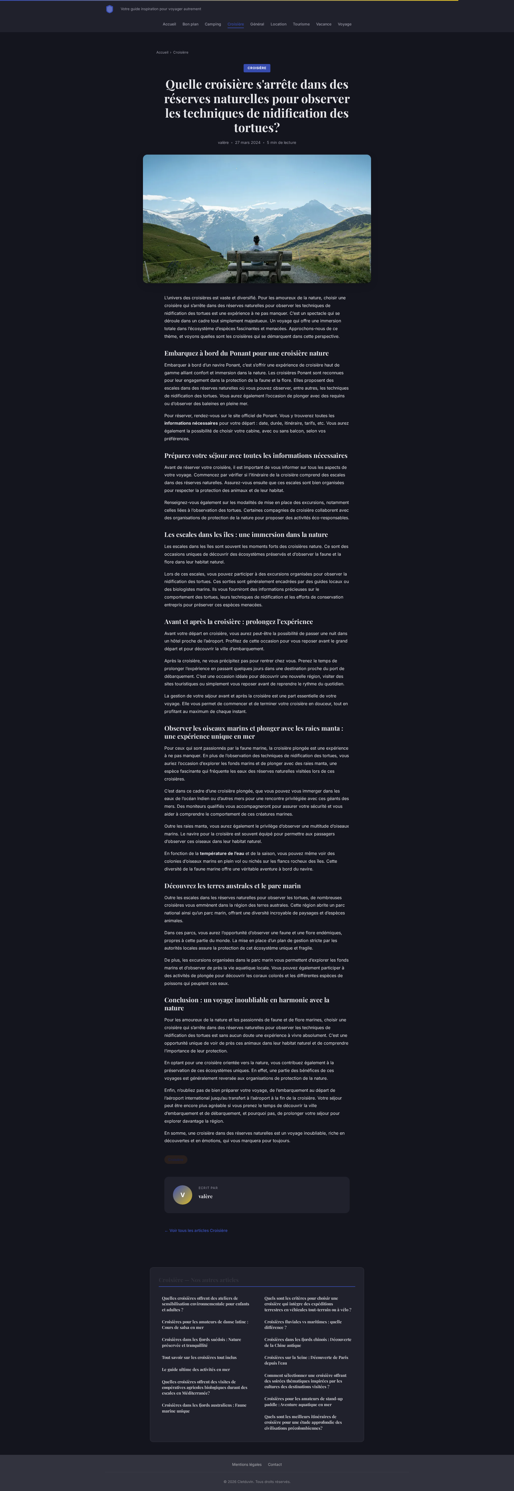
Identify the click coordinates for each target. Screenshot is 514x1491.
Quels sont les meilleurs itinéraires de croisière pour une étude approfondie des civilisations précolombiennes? (303, 1422)
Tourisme (301, 24)
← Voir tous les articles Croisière (196, 1230)
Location (278, 24)
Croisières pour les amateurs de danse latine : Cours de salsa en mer (205, 1324)
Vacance (323, 24)
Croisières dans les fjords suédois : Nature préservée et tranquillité (201, 1342)
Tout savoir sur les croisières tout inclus (199, 1357)
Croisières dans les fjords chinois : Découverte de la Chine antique (308, 1342)
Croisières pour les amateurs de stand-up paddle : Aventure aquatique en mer (303, 1401)
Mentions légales (247, 1464)
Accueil (169, 24)
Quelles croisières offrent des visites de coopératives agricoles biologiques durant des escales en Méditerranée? (204, 1387)
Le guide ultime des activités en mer (196, 1369)
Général (257, 24)
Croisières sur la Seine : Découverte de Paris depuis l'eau (306, 1360)
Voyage (345, 24)
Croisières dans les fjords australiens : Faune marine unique (204, 1407)
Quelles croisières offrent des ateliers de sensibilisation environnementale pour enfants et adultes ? (205, 1303)
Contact (275, 1464)
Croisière (236, 24)
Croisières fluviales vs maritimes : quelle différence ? (303, 1324)
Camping (213, 24)
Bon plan (190, 24)
